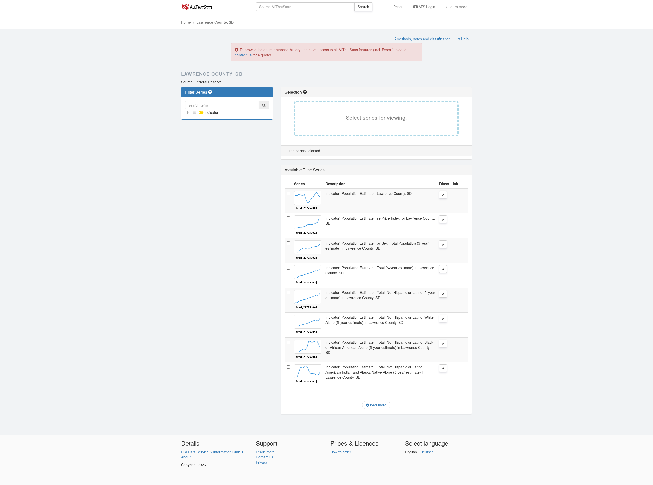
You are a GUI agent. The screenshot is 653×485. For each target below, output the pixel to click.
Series (299, 183)
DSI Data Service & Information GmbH (212, 451)
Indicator (211, 112)
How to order (340, 451)
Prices (398, 6)
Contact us (264, 457)
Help (464, 38)
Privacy (262, 462)
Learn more (457, 6)
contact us (243, 54)
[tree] (227, 112)
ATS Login (426, 6)
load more (377, 404)
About (186, 457)
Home (186, 22)
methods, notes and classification (423, 38)
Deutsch (427, 451)
